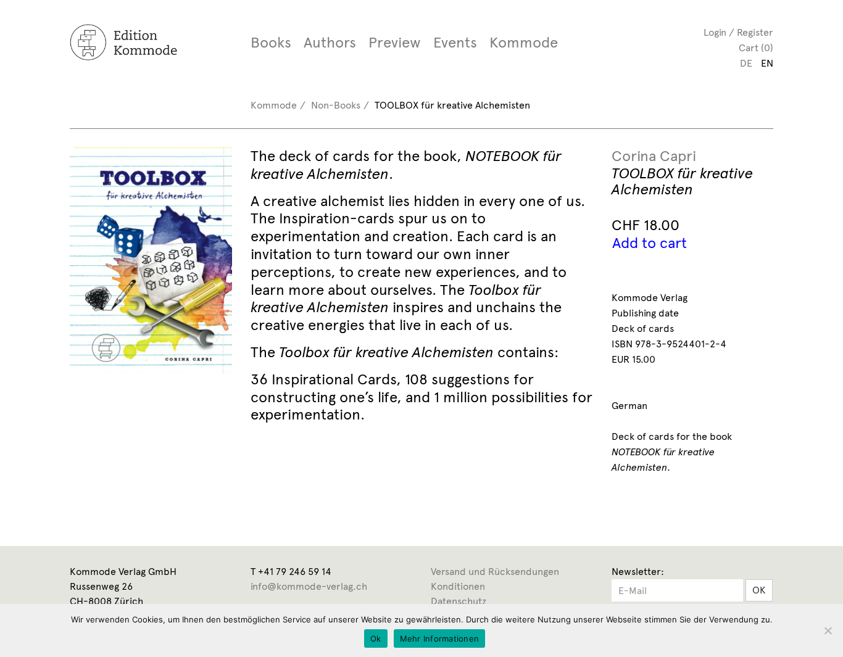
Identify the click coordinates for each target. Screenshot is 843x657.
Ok (375, 638)
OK (759, 590)
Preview (394, 42)
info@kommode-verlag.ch (309, 586)
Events (455, 42)
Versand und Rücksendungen (495, 571)
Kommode (523, 42)
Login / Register (738, 32)
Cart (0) (756, 48)
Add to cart (649, 243)
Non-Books (335, 105)
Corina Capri (654, 156)
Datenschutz (458, 601)
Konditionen (458, 586)
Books (271, 42)
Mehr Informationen (440, 638)
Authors (330, 42)
